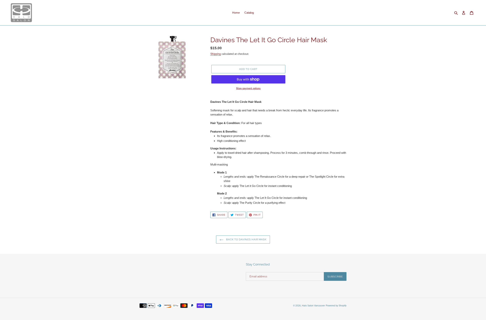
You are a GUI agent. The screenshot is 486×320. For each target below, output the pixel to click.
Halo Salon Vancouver (313, 305)
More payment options (248, 88)
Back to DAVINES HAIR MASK (245, 239)
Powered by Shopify (336, 305)
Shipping (215, 53)
